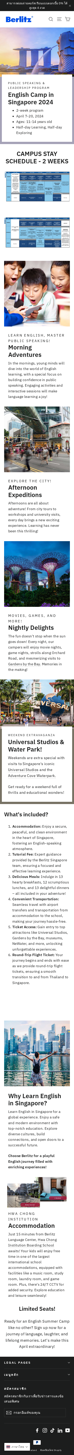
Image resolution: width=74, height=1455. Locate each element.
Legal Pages (17, 1362)
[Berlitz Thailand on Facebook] (37, 1430)
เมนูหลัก (11, 1375)
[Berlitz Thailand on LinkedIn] (60, 1430)
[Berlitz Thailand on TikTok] (52, 1430)
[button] (17, 1447)
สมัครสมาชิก (15, 1389)
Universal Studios (23, 769)
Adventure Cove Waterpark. (32, 775)
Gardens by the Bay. (24, 664)
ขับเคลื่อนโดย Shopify (51, 1450)
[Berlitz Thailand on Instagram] (45, 1430)
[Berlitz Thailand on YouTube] (67, 1430)
